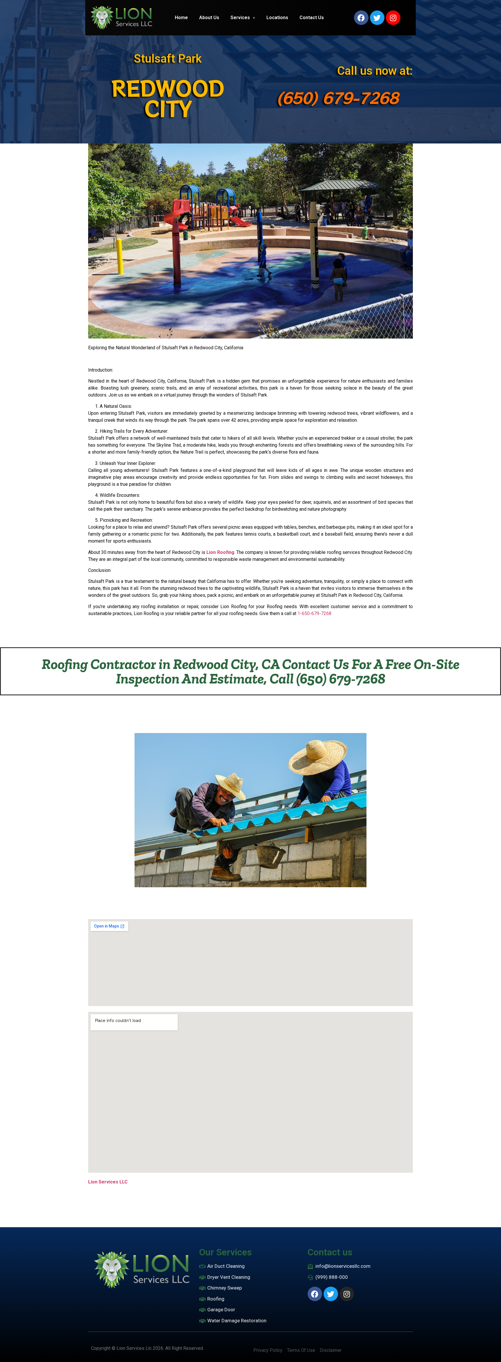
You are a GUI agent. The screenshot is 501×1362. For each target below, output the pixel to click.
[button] (242, 17)
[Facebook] (361, 17)
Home (181, 17)
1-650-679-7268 (314, 613)
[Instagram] (393, 17)
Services (240, 17)
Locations (277, 17)
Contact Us (311, 17)
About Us (209, 17)
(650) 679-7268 (337, 97)
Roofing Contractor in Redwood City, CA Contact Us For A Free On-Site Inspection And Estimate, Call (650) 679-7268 (251, 671)
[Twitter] (377, 17)
